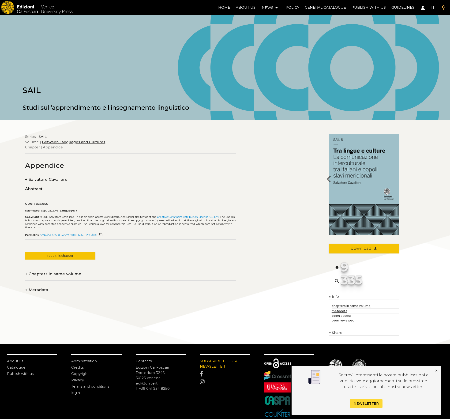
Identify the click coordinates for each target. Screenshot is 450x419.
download (364, 248)
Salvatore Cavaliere (46, 179)
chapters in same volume (351, 306)
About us (245, 7)
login (75, 392)
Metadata (36, 290)
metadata (339, 311)
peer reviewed (343, 320)
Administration (84, 361)
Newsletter (366, 403)
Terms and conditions (90, 386)
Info (334, 296)
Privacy (77, 380)
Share (335, 332)
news (270, 8)
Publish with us (369, 7)
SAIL (43, 136)
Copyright (80, 373)
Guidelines (402, 7)
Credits (77, 367)
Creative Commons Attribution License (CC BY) (188, 217)
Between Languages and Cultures (73, 142)
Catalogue (16, 367)
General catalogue (325, 7)
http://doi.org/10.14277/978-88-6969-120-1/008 (68, 235)
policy (292, 7)
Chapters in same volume (53, 274)
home (224, 7)
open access (36, 203)
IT (433, 7)
